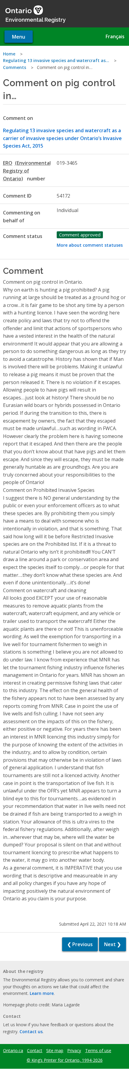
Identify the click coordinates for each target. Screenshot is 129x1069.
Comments (14, 67)
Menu (18, 36)
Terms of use (98, 1051)
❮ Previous (80, 944)
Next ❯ (112, 944)
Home (9, 54)
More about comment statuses (90, 245)
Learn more (42, 993)
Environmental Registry (35, 19)
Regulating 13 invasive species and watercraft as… (56, 60)
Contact (34, 1051)
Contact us (31, 1031)
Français (115, 36)
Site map (54, 1051)
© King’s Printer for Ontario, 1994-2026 (65, 1060)
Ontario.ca (13, 1051)
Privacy (74, 1051)
